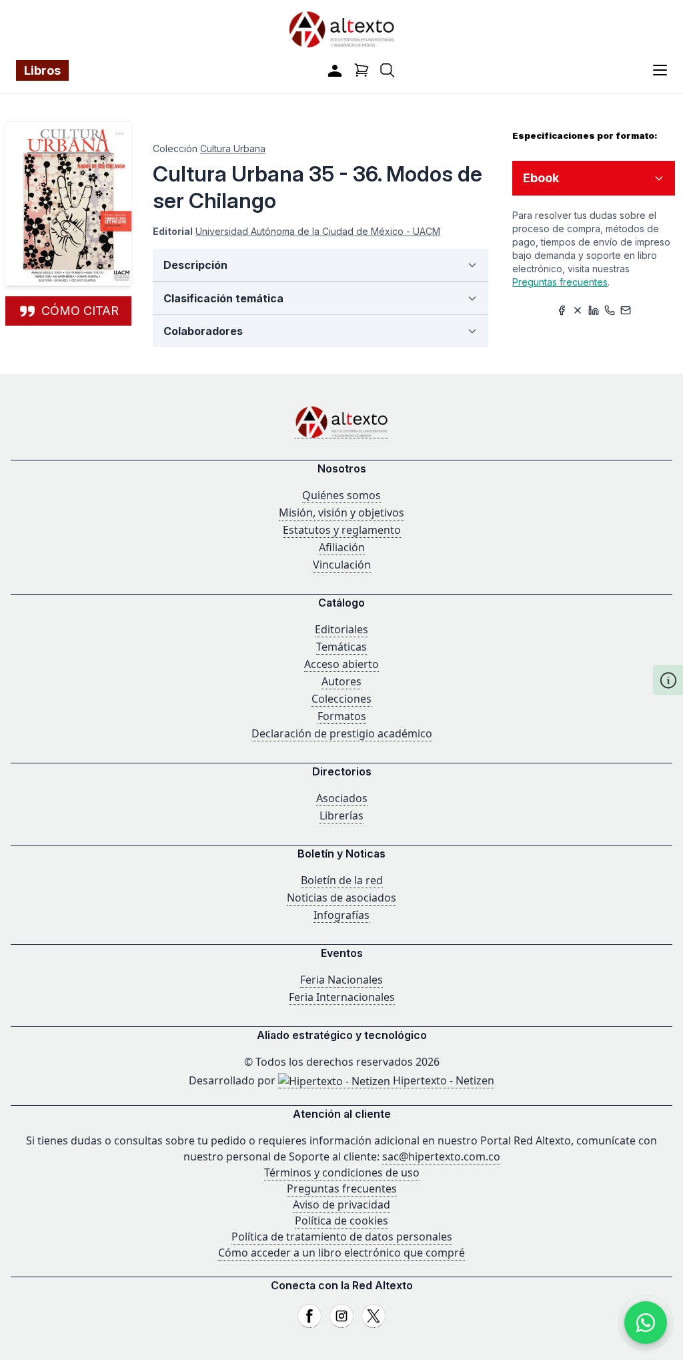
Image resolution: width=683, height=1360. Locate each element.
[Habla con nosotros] (645, 1322)
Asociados (342, 798)
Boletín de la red (342, 880)
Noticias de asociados (341, 897)
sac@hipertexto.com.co (441, 1156)
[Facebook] (309, 1316)
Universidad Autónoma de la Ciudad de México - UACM (317, 231)
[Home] (341, 422)
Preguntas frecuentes (560, 282)
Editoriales (341, 629)
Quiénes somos (341, 495)
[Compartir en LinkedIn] (593, 310)
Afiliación (342, 547)
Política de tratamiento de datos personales (341, 1236)
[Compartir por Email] (625, 310)
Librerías (341, 815)
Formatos (341, 716)
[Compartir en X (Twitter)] (577, 310)
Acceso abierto (341, 664)
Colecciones (341, 698)
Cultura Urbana (232, 148)
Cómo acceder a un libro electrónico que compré (341, 1252)
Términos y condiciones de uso (342, 1172)
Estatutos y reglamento (342, 530)
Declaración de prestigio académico (341, 733)
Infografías (341, 915)
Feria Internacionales (342, 997)
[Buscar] (387, 70)
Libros (42, 70)
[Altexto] (341, 29)
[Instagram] (341, 1316)
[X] (374, 1316)
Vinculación (342, 564)
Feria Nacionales (341, 979)
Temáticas (341, 646)
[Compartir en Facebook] (561, 310)
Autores (341, 681)
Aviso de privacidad (341, 1204)
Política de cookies (341, 1220)
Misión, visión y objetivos (341, 512)
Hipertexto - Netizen (442, 1080)
